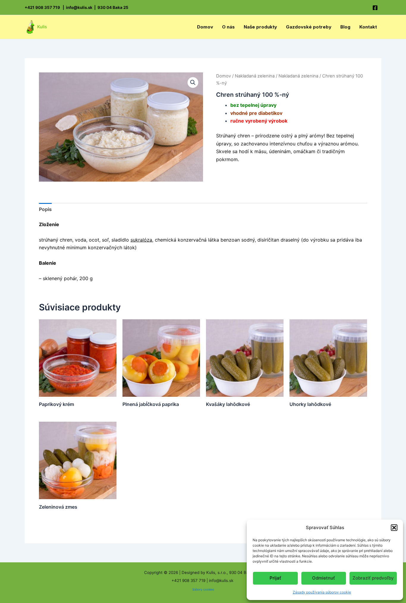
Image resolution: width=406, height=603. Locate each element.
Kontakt (368, 27)
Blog (345, 27)
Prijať (275, 578)
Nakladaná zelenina (255, 76)
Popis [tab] (45, 209)
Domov (205, 27)
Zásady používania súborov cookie (322, 592)
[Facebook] (375, 7)
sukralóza (141, 240)
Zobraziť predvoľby (373, 578)
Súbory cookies (203, 589)
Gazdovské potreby (308, 27)
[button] (394, 528)
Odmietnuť (323, 578)
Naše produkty (260, 27)
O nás (228, 27)
